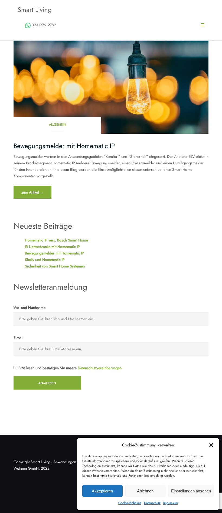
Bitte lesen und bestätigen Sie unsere (70, 368)
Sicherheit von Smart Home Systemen (55, 266)
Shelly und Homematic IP (45, 259)
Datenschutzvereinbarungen (100, 368)
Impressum (170, 503)
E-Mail (18, 337)
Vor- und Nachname (29, 307)
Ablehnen (145, 491)
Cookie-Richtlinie (129, 503)
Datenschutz (152, 503)
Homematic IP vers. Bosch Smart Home (56, 240)
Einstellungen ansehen (191, 491)
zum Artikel (36, 194)
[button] (211, 445)
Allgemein (57, 124)
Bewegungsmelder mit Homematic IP (64, 146)
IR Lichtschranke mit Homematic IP (52, 246)
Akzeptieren (102, 491)
